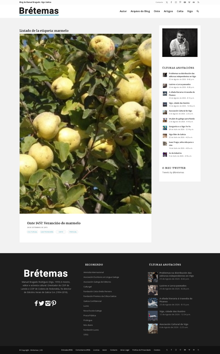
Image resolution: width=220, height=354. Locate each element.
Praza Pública (90, 315)
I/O (41, 350)
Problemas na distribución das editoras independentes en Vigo (177, 274)
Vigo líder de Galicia (177, 134)
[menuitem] (158, 2)
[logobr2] (39, 11)
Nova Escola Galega (93, 310)
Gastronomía (47, 232)
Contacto (159, 2)
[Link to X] (167, 2)
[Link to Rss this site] (198, 2)
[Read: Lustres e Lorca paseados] (165, 85)
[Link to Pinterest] (180, 2)
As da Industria (175, 153)
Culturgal (32, 232)
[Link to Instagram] (176, 2)
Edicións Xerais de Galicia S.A (41, 292)
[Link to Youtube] (185, 2)
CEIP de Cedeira (37, 288)
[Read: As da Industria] (165, 154)
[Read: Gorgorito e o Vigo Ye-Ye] (165, 128)
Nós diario (88, 325)
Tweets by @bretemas (173, 172)
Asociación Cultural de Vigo (180, 111)
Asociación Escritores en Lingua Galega (101, 277)
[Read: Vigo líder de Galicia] (165, 136)
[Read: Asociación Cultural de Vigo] (165, 112)
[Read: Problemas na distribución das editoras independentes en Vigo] (165, 75)
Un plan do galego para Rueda (182, 118)
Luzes (86, 306)
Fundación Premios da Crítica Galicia (100, 296)
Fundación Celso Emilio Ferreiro (98, 291)
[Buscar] (198, 11)
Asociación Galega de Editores (97, 281)
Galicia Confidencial (92, 301)
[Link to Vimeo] (189, 2)
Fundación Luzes (91, 329)
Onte (61, 232)
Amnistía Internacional (94, 272)
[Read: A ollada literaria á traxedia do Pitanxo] (165, 93)
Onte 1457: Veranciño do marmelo (54, 223)
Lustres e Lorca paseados (180, 84)
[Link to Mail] (194, 2)
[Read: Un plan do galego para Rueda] (165, 120)
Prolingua (88, 320)
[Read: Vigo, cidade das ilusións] (165, 104)
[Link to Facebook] (171, 2)
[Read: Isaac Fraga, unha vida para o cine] (165, 143)
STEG (86, 334)
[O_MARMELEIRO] (85, 124)
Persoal (73, 232)
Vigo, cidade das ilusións (179, 103)
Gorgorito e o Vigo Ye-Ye (180, 126)
